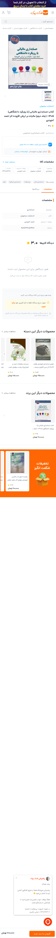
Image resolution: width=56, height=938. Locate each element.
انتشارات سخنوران (47, 106)
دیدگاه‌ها (35, 189)
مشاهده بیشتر (9, 331)
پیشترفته (27, 182)
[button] (4, 354)
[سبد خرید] (8, 12)
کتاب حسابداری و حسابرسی (33, 133)
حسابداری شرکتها (15, 182)
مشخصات (48, 189)
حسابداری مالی (39, 182)
